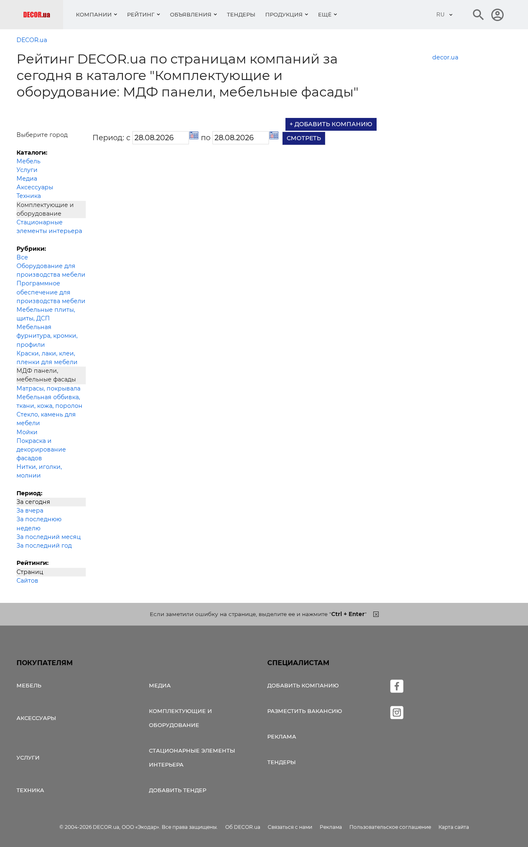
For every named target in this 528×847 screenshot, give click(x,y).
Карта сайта (453, 827)
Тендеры (241, 14)
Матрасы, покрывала (48, 388)
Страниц (29, 572)
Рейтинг (141, 14)
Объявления (191, 14)
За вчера (29, 510)
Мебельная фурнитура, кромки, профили (47, 335)
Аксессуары (34, 187)
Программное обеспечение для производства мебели (50, 292)
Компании (94, 14)
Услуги (27, 170)
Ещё (325, 14)
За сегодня (33, 502)
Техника (28, 196)
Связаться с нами (290, 827)
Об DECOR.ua (242, 827)
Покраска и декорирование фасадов (41, 449)
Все (22, 257)
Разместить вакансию (304, 711)
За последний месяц (48, 537)
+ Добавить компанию (331, 124)
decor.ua (445, 57)
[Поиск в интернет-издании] (478, 14)
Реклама (281, 736)
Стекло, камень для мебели (46, 419)
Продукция (284, 14)
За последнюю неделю (38, 523)
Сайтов (27, 580)
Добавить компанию (303, 685)
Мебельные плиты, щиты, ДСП (45, 314)
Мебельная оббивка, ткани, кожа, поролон (49, 401)
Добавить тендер (177, 790)
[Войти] (497, 14)
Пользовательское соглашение (390, 827)
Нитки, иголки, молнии (39, 471)
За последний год (44, 545)
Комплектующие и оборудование (180, 718)
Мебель (28, 161)
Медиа (26, 178)
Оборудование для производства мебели (50, 270)
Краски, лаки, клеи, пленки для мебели (47, 358)
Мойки (27, 432)
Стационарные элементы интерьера (49, 227)
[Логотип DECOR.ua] (43, 14)
